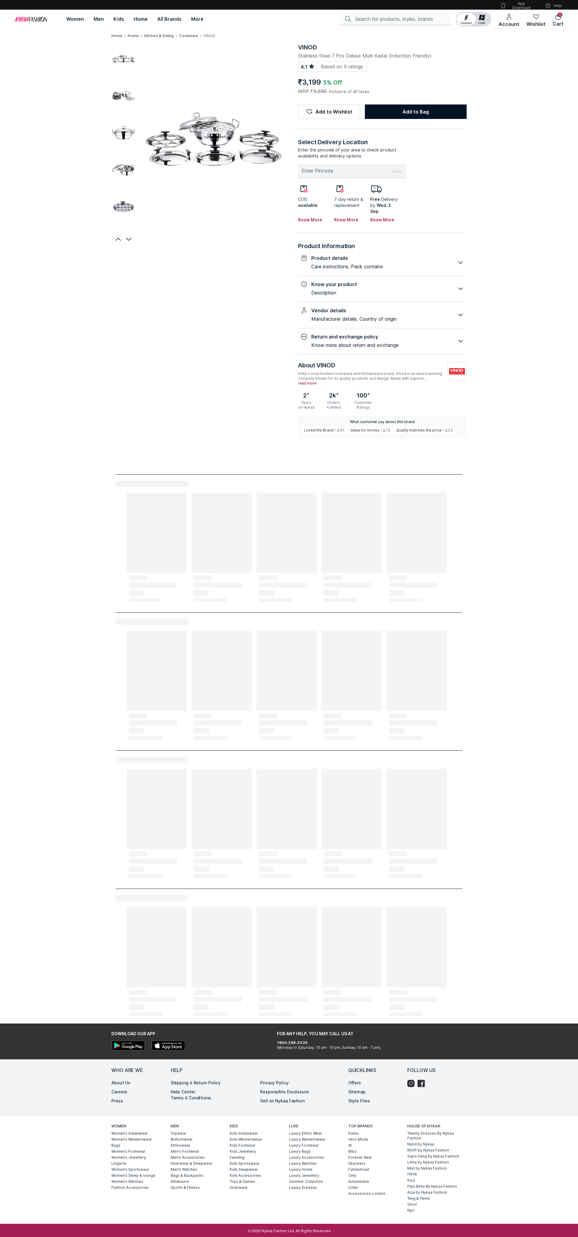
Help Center (183, 1091)
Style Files (359, 1100)
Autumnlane (358, 1181)
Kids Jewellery (243, 1151)
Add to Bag (415, 112)
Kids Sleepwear (244, 1169)
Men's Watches (184, 1169)
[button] (473, 19)
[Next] (129, 239)
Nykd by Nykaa (420, 1144)
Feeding (237, 1157)
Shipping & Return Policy (196, 1082)
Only (352, 1175)
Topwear (178, 1133)
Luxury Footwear (304, 1145)
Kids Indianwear (244, 1133)
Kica (411, 1180)
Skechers (356, 1163)
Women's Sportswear (130, 1169)
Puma (353, 1133)
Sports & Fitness (185, 1187)
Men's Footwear (185, 1151)
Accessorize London (366, 1193)
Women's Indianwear (129, 1133)
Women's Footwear (128, 1151)
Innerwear (239, 1187)
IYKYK (412, 1174)
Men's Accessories (188, 1157)
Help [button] (557, 5)
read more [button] (307, 383)
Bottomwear (182, 1139)
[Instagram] (412, 1083)
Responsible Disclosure (284, 1091)
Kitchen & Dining (159, 35)
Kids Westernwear (246, 1139)
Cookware (188, 35)
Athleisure (180, 1181)
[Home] (30, 19)
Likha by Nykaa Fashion (428, 1162)
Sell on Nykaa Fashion (282, 1100)
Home (116, 35)
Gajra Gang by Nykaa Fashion (433, 1156)
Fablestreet (358, 1169)
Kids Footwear (243, 1145)
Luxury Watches (303, 1163)
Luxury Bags (300, 1151)
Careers (119, 1091)
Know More (310, 219)
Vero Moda (358, 1139)
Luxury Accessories (306, 1157)
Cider (353, 1187)
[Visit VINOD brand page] (457, 371)
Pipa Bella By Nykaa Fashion (432, 1186)
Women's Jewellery (128, 1157)
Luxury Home (300, 1169)
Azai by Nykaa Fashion (427, 1192)
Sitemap (356, 1091)
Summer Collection (306, 1181)
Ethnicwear (180, 1145)
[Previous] (117, 239)
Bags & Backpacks (187, 1175)
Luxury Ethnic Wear (305, 1133)
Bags (115, 1145)
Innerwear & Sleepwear (192, 1163)
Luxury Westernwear (307, 1139)
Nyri (411, 1210)
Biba (352, 1151)
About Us (120, 1082)
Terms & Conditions (191, 1097)
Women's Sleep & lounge (133, 1175)
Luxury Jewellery (304, 1175)
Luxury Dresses (303, 1187)
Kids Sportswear (244, 1163)
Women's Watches (127, 1181)
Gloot (412, 1204)
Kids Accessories (245, 1175)
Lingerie (118, 1163)
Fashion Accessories (130, 1187)
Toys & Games (242, 1181)
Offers (354, 1082)
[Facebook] (423, 1083)
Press (117, 1100)
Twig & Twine (418, 1198)
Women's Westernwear (131, 1139)
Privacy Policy (274, 1082)
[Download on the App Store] (168, 1046)
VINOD (307, 47)
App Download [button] (521, 5)
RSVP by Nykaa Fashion (428, 1150)
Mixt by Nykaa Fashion (427, 1168)
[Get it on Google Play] (128, 1046)
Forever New (360, 1157)
